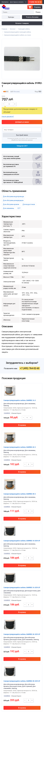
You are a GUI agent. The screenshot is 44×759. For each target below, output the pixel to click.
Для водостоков (29, 204)
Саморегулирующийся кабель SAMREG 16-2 (19, 400)
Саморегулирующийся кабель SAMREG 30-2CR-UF (21, 681)
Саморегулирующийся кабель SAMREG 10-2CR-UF (21, 541)
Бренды (11, 17)
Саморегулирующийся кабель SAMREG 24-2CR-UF (21, 634)
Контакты (5, 2)
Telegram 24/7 (22, 146)
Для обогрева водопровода (13, 196)
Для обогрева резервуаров (13, 200)
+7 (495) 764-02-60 (35, 2)
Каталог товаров (22, 23)
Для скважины (8, 208)
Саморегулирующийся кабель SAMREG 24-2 (19, 447)
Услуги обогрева (32, 17)
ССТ (11, 91)
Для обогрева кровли (11, 204)
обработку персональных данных (21, 140)
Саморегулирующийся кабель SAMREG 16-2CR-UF (21, 587)
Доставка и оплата (16, 2)
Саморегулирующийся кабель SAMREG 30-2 (19, 494)
